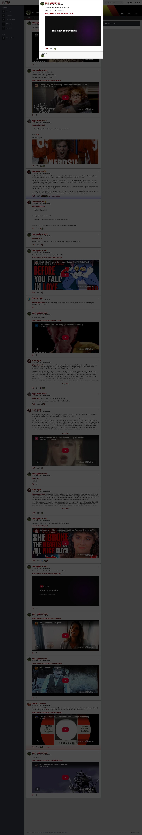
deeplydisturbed (52, 3)
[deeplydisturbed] (55, 49)
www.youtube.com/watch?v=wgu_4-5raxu (59, 13)
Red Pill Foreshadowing (57, 5)
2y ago (47, 5)
